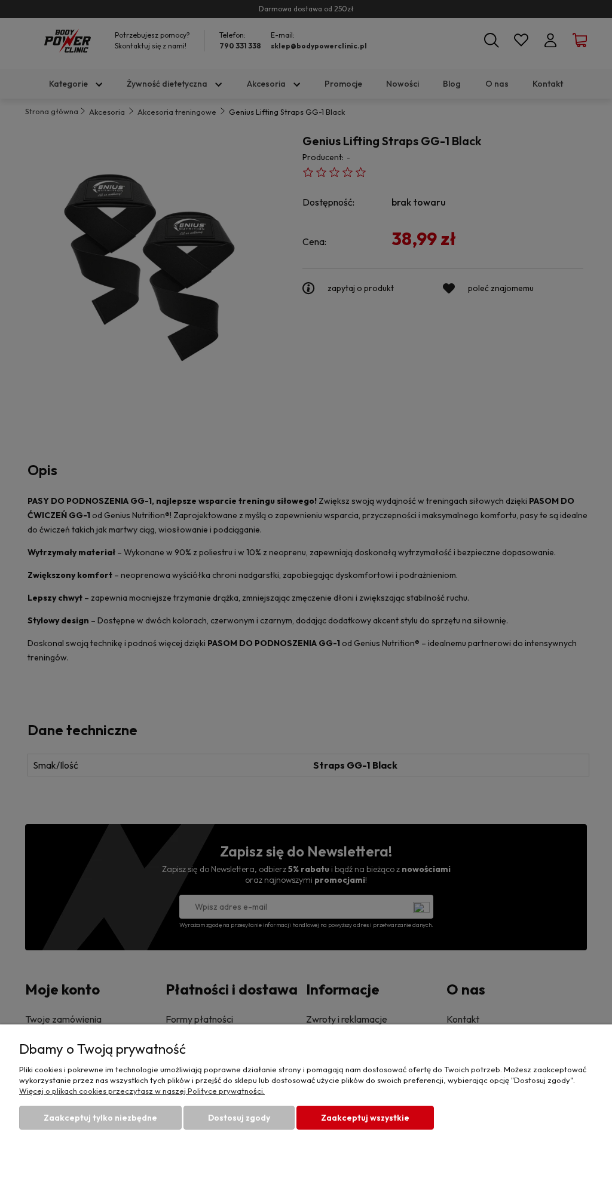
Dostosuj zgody (239, 1117)
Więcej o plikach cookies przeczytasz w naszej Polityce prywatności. (142, 1091)
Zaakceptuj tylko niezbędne (100, 1117)
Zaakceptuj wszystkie (365, 1117)
